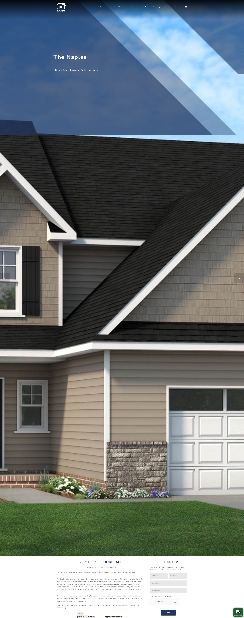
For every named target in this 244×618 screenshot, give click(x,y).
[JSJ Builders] (61, 7)
